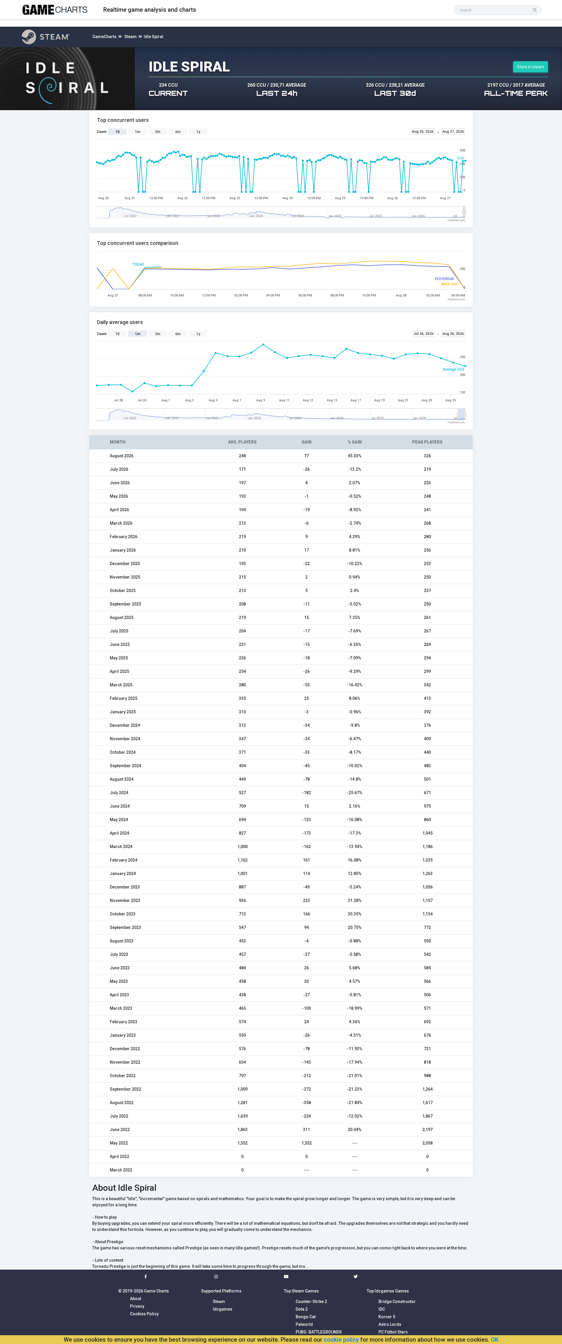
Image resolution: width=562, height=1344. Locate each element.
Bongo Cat (306, 1316)
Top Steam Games (301, 1291)
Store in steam (530, 66)
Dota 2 (302, 1309)
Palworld (304, 1324)
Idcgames (222, 1309)
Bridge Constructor (397, 1301)
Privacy (137, 1306)
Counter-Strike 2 (311, 1301)
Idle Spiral (153, 36)
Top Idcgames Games (388, 1291)
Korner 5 (386, 1316)
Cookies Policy (144, 1313)
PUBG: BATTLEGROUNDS (319, 1332)
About (135, 1298)
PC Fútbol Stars (393, 1332)
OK (494, 1339)
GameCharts (104, 36)
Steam (130, 36)
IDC (381, 1309)
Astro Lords (389, 1324)
